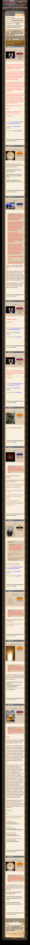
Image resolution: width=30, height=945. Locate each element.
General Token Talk (14, 32)
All (6, 12)
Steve (15, 411)
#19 (23, 447)
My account (15, 9)
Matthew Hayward (15, 644)
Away (20, 151)
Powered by (11, 935)
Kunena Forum (17, 935)
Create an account (16, 27)
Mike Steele (15, 149)
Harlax (15, 450)
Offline (19, 52)
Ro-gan (15, 50)
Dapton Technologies (15, 943)
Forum (9, 30)
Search (8, 14)
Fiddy (15, 524)
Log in (11, 139)
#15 (23, 197)
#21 (23, 591)
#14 (23, 146)
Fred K (15, 708)
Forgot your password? (12, 25)
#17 (23, 352)
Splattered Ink (23, 942)
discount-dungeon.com (10, 689)
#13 (23, 46)
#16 (23, 301)
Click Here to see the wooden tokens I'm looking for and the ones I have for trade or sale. (14, 176)
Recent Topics (19, 12)
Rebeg (15, 200)
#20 (23, 520)
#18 (23, 407)
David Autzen (15, 594)
